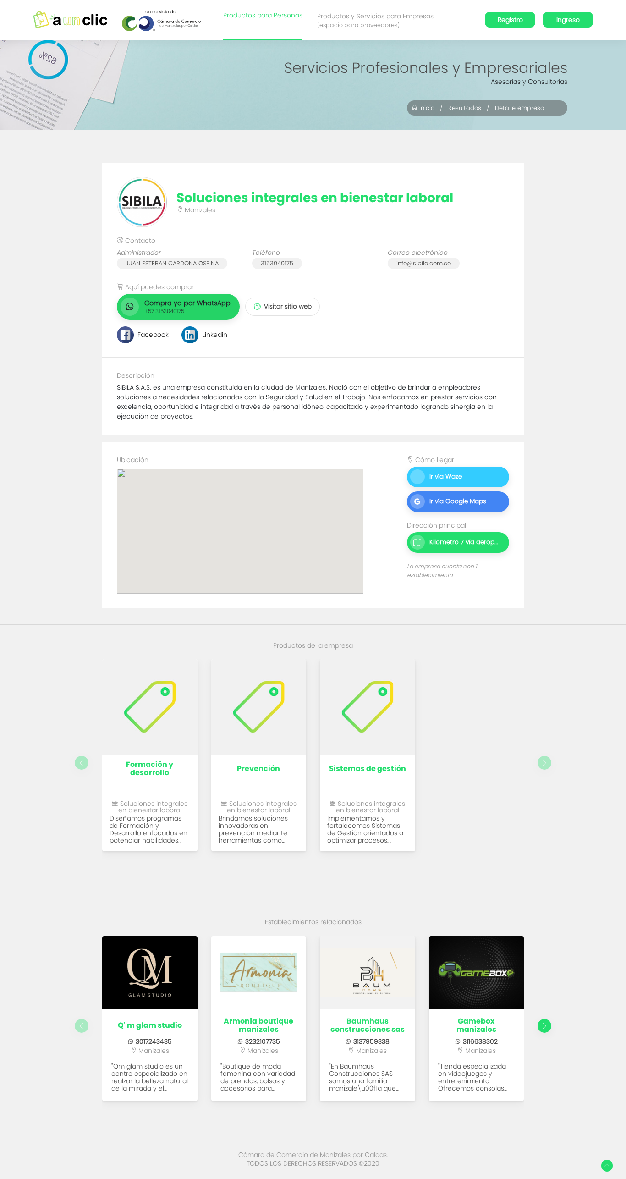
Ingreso (568, 19)
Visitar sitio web (288, 306)
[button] (544, 1026)
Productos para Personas (262, 15)
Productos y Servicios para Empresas (375, 20)
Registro (510, 19)
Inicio (425, 108)
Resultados (464, 108)
